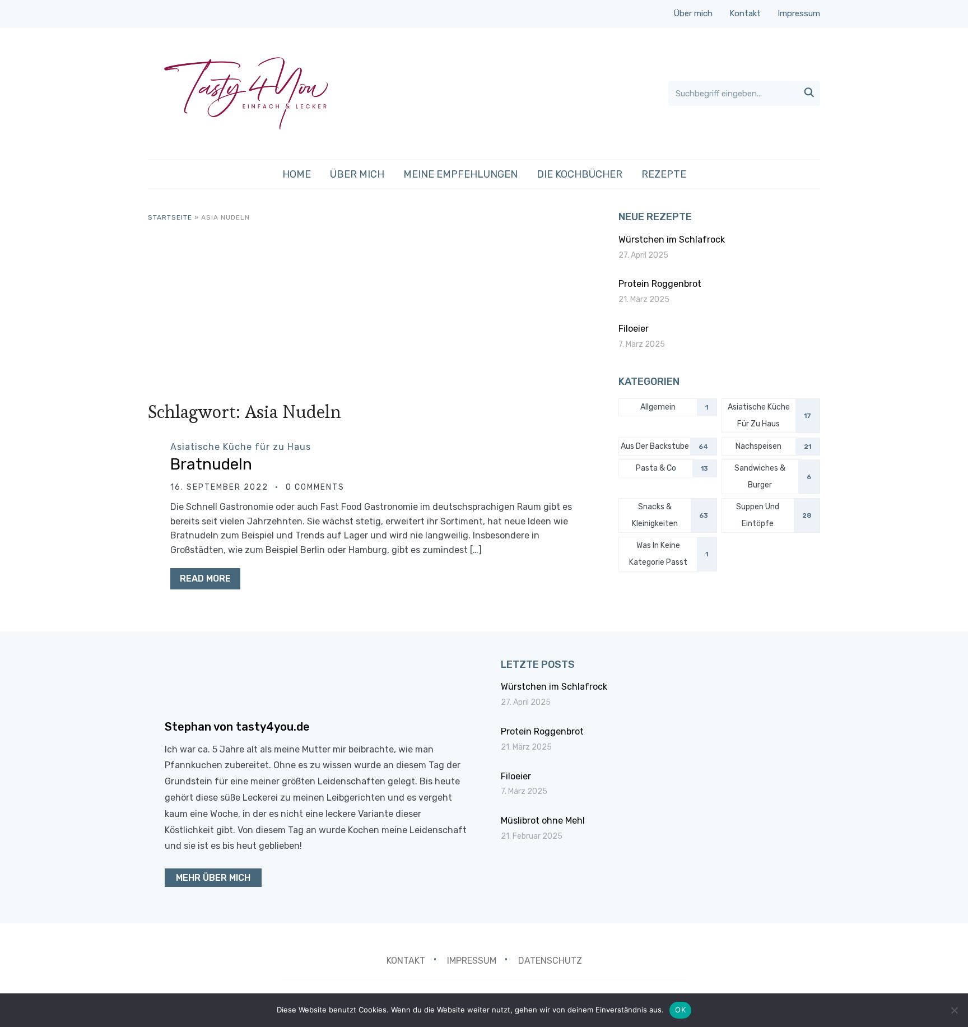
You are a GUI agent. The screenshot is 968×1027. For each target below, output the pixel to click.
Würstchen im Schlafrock (671, 239)
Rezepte (663, 174)
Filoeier (633, 328)
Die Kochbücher (579, 174)
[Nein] (954, 1010)
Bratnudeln (211, 464)
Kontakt (745, 13)
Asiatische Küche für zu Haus (240, 447)
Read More (205, 578)
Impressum (799, 13)
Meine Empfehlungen (460, 174)
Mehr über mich (213, 877)
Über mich (693, 13)
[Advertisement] (372, 307)
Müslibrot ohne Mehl (543, 820)
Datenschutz (550, 960)
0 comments (315, 487)
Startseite (170, 217)
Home (296, 174)
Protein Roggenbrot (659, 283)
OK (680, 1009)
